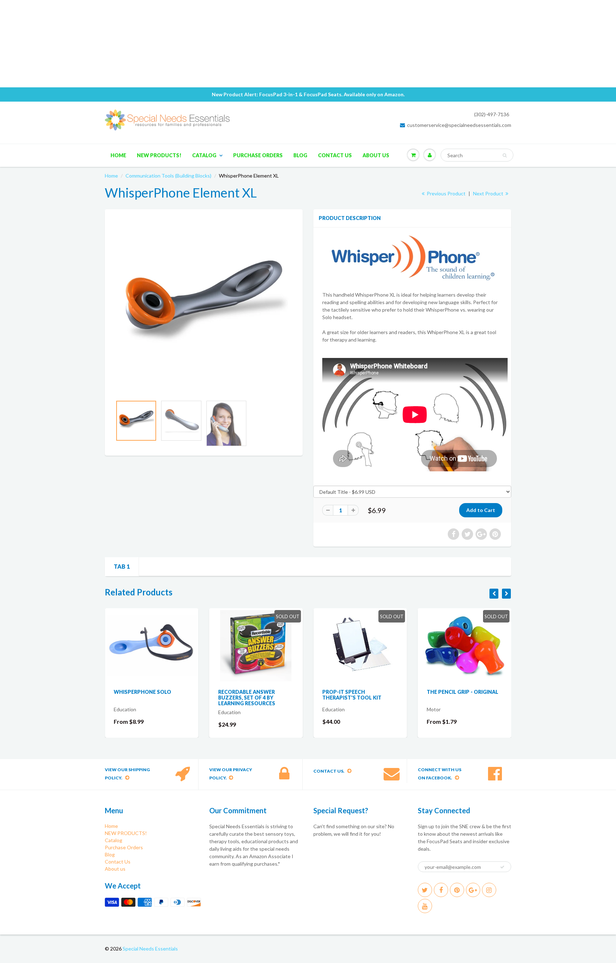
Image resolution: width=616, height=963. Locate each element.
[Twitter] (425, 890)
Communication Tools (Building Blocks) (168, 176)
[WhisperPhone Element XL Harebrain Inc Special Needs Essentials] (204, 306)
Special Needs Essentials (150, 949)
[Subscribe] (502, 867)
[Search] (504, 155)
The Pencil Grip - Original (374, 692)
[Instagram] (489, 890)
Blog (300, 155)
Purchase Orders (258, 155)
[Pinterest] (457, 890)
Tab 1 (122, 566)
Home (118, 155)
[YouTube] (425, 906)
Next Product (488, 193)
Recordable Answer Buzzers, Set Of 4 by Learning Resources (158, 697)
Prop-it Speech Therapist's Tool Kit (263, 695)
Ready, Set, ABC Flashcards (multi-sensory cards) (480, 695)
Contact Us (335, 155)
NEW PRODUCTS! (159, 155)
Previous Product (446, 193)
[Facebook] (441, 890)
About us (376, 155)
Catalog (204, 155)
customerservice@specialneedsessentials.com (459, 125)
